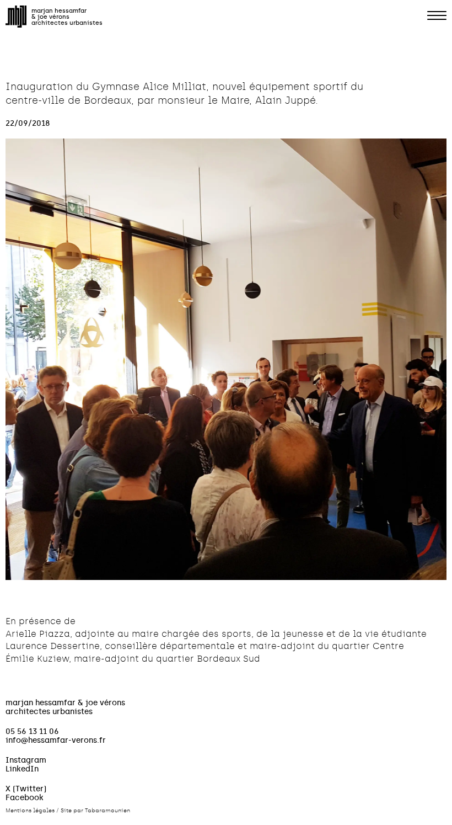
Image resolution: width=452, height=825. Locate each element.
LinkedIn (22, 768)
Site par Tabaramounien (95, 810)
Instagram (26, 759)
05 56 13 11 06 (32, 731)
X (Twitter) (26, 788)
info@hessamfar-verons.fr (56, 740)
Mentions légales (30, 810)
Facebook (25, 797)
